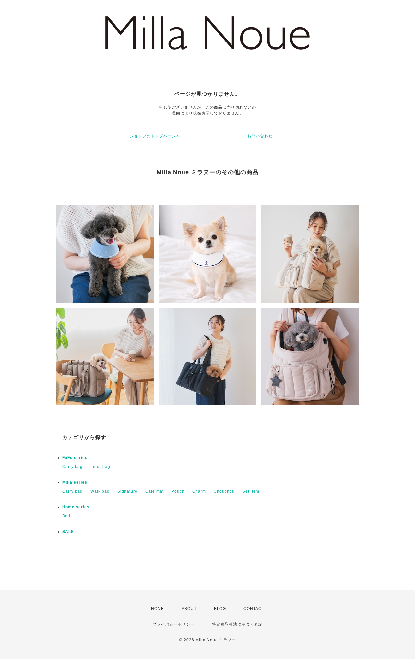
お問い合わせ (260, 136)
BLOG (220, 608)
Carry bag (72, 466)
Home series (75, 507)
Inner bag (100, 466)
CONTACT (253, 608)
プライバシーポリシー (173, 624)
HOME (157, 608)
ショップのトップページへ (155, 136)
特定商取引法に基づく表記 (237, 624)
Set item (251, 491)
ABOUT (189, 608)
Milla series (74, 482)
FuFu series (75, 457)
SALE (68, 531)
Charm (199, 491)
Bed (66, 516)
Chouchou (224, 491)
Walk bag (100, 491)
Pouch (178, 491)
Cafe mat (154, 491)
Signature (127, 491)
